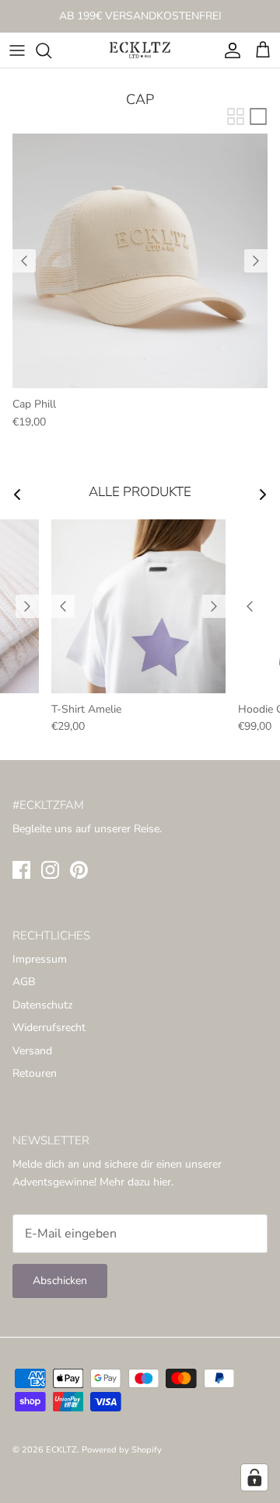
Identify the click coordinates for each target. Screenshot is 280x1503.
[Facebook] (118, 866)
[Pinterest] (163, 866)
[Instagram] (140, 866)
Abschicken (140, 821)
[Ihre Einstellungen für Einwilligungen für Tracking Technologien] (254, 1477)
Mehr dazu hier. (184, 727)
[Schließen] (245, 657)
